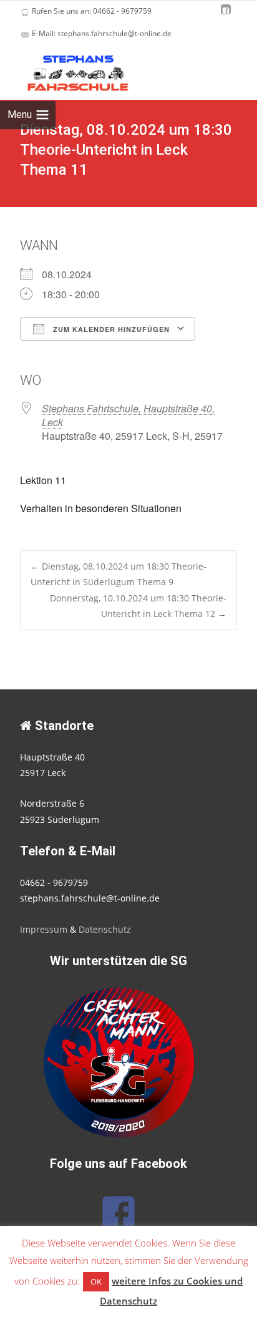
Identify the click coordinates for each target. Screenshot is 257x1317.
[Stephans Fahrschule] (67, 70)
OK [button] (96, 1281)
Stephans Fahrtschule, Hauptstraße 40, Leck (128, 415)
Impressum (43, 929)
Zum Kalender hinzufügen (110, 329)
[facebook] (226, 15)
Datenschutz (105, 929)
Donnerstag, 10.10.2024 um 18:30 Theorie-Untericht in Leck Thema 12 (138, 606)
